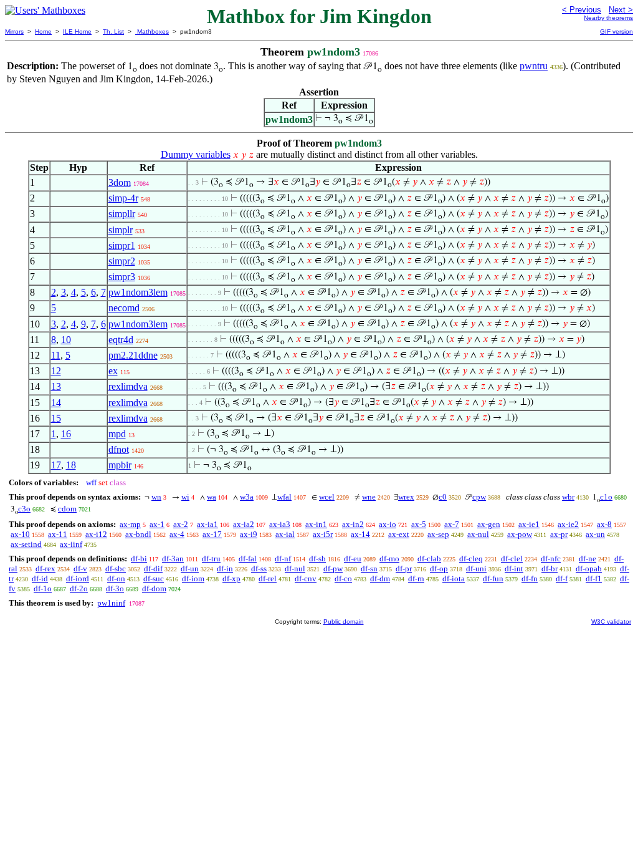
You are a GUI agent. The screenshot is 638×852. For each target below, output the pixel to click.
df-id (40, 578)
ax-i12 (96, 534)
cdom (67, 508)
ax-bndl (138, 534)
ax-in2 (353, 524)
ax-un (595, 534)
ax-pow (519, 534)
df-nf (283, 558)
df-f (562, 578)
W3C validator (611, 621)
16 (66, 433)
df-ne (587, 558)
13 (56, 386)
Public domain (343, 621)
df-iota (453, 578)
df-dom (154, 588)
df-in (225, 568)
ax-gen (488, 524)
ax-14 (360, 534)
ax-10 (20, 534)
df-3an (173, 558)
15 (56, 418)
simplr (120, 230)
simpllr (121, 213)
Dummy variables (196, 154)
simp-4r (123, 198)
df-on (116, 578)
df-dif (153, 568)
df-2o (79, 588)
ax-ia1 (207, 524)
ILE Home (77, 31)
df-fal (248, 558)
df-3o (115, 588)
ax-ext (398, 534)
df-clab (429, 558)
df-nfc (551, 558)
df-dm (380, 578)
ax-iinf (71, 544)
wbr (568, 496)
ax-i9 (248, 534)
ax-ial (285, 534)
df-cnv (306, 578)
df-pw (333, 568)
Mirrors (14, 31)
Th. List (113, 31)
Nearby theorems (608, 17)
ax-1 (157, 524)
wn (156, 496)
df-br (549, 568)
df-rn (416, 578)
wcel (327, 496)
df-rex (45, 568)
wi (185, 496)
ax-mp (130, 524)
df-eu (352, 558)
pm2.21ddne (133, 355)
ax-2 (180, 524)
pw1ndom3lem (138, 292)
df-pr (404, 568)
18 (71, 465)
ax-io (387, 524)
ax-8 (604, 524)
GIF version (616, 31)
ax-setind (26, 544)
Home (43, 31)
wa (211, 496)
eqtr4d (120, 339)
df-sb (317, 558)
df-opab (589, 568)
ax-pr (559, 534)
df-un (190, 568)
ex (113, 370)
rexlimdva (128, 386)
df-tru (211, 558)
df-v (80, 568)
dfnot (118, 449)
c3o (24, 508)
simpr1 (121, 245)
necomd (124, 308)
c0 (443, 496)
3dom (119, 182)
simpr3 (121, 276)
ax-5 (418, 524)
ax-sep (438, 534)
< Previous (581, 9)
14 (56, 402)
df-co (343, 578)
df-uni (476, 568)
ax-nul (478, 534)
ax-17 (212, 534)
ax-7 (451, 524)
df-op (439, 568)
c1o (606, 496)
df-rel (268, 578)
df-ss (259, 568)
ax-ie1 (529, 524)
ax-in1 (316, 524)
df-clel (512, 558)
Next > (621, 9)
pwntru (534, 66)
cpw (479, 496)
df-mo (389, 558)
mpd (117, 433)
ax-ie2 (568, 524)
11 (55, 355)
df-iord (77, 578)
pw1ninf (111, 603)
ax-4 (176, 534)
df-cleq (471, 558)
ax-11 (57, 534)
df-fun (493, 578)
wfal (284, 496)
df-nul (295, 568)
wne (369, 496)
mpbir (119, 465)
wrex (406, 496)
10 (66, 339)
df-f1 (594, 578)
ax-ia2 (243, 524)
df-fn (529, 578)
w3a (247, 496)
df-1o (43, 588)
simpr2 (121, 261)
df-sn (369, 568)
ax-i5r (323, 534)
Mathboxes (152, 31)
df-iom (193, 578)
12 (56, 370)
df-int (514, 568)
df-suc (153, 578)
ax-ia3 (279, 524)
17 (56, 465)
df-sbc (115, 568)
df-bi (139, 558)
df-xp (231, 578)
